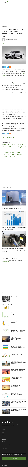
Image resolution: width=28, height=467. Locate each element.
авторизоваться (6, 261)
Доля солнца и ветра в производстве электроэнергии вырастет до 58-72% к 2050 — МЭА (18, 330)
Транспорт (4, 26)
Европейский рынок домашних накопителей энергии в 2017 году (12, 154)
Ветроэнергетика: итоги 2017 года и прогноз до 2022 (14, 145)
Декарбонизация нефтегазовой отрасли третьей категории (18, 370)
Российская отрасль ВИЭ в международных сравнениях (17, 313)
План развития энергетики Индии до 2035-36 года (17, 354)
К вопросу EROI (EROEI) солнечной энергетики (16, 386)
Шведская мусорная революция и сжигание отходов (18, 410)
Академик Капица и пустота (17, 296)
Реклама (4, 441)
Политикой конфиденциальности (15, 454)
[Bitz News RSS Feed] (17, 425)
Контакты (4, 437)
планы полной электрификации (14, 83)
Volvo (4, 137)
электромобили (10, 137)
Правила (4, 439)
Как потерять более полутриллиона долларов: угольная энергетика (17, 394)
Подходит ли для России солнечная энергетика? (16, 378)
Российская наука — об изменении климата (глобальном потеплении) (18, 362)
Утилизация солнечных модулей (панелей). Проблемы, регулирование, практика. (18, 402)
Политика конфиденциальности (8, 443)
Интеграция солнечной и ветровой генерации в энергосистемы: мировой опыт (18, 346)
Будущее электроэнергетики (17, 304)
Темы (3, 434)
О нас (3, 432)
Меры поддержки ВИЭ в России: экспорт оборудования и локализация (18, 338)
